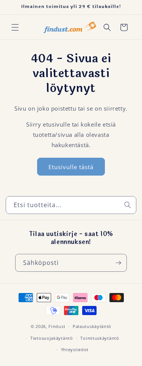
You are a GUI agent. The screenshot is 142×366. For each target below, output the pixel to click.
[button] (15, 27)
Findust (56, 326)
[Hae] (127, 204)
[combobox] (71, 205)
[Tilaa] (118, 263)
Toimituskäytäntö (99, 338)
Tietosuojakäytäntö (51, 338)
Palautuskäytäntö (92, 326)
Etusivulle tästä (71, 167)
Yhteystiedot (75, 349)
